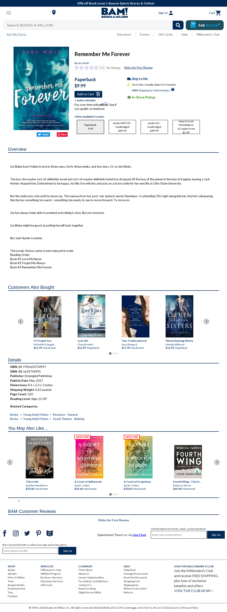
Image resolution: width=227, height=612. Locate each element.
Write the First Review (138, 67)
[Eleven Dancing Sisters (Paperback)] (179, 316)
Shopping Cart (132, 581)
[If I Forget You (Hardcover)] (47, 316)
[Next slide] (206, 321)
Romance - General (65, 414)
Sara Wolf (83, 63)
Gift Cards (165, 34)
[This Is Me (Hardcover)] (39, 457)
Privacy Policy (190, 607)
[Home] (113, 13)
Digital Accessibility (89, 592)
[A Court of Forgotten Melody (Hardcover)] (139, 457)
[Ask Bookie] (205, 25)
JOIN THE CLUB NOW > (193, 590)
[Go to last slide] (20, 321)
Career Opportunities (91, 577)
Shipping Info (131, 585)
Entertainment (16, 588)
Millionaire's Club (207, 34)
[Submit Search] (178, 25)
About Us (83, 573)
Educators (124, 34)
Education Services (52, 581)
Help (184, 34)
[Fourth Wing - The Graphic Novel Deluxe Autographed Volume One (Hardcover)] (188, 461)
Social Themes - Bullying (68, 419)
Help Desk (130, 570)
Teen (11, 581)
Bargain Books (16, 585)
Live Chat (139, 535)
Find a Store (85, 570)
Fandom (13, 596)
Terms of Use (152, 607)
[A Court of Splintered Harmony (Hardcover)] (89, 457)
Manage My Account (136, 573)
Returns (128, 592)
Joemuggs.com (134, 607)
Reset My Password (135, 577)
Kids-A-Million (16, 577)
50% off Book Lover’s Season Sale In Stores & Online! (116, 3)
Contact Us (85, 585)
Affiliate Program (51, 573)
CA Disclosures (171, 607)
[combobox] (96, 25)
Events (145, 34)
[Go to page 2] (113, 353)
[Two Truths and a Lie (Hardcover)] (135, 316)
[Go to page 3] (116, 353)
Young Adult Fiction (35, 414)
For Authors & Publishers (93, 581)
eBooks (12, 573)
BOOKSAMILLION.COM (108, 607)
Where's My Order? (135, 588)
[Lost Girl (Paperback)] (91, 316)
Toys (10, 592)
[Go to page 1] (110, 353)
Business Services (51, 577)
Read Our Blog (87, 588)
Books (14, 414)
